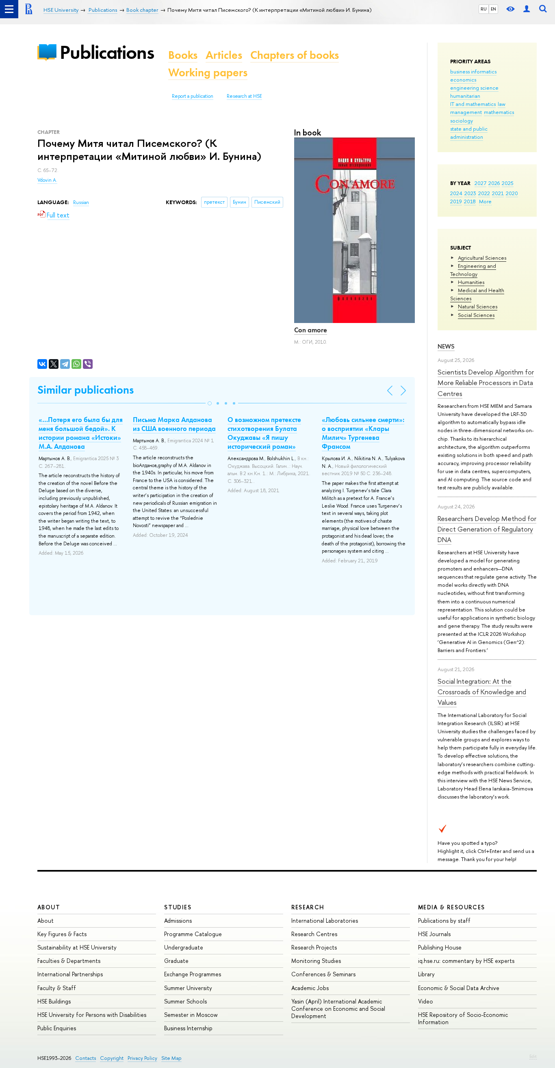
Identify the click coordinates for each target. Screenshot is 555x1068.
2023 (470, 193)
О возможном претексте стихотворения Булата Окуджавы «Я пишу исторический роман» (264, 433)
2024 (456, 193)
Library (426, 974)
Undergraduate (183, 947)
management (466, 112)
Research (308, 907)
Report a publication (192, 96)
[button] (210, 403)
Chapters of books (294, 55)
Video (425, 1001)
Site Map (171, 1058)
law (501, 104)
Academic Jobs (310, 988)
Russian (81, 202)
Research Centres (314, 934)
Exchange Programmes (192, 974)
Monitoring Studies (316, 961)
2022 (484, 193)
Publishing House (440, 947)
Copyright (112, 1058)
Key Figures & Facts (62, 934)
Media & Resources (451, 907)
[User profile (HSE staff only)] (526, 9)
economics (463, 79)
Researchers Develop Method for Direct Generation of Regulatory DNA (487, 529)
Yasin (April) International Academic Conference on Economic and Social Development (338, 1008)
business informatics (473, 71)
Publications (107, 52)
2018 (470, 201)
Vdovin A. (47, 180)
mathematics (499, 112)
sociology (461, 120)
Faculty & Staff (56, 988)
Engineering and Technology (473, 270)
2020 (512, 193)
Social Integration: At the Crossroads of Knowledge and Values (482, 691)
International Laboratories (324, 920)
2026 (494, 183)
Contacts (85, 1058)
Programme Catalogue (193, 934)
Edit (533, 1056)
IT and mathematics (473, 104)
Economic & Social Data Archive (458, 988)
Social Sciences (476, 315)
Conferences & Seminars (323, 974)
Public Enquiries (56, 1028)
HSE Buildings (54, 1001)
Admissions (178, 920)
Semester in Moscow (191, 1014)
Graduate (176, 961)
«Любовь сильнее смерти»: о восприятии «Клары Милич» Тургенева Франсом (363, 433)
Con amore (310, 329)
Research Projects (314, 947)
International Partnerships (70, 974)
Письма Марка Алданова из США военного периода (174, 424)
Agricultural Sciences (482, 257)
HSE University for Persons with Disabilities (91, 1014)
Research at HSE (244, 96)
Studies (177, 907)
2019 (456, 201)
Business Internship (188, 1028)
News (446, 346)
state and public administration (469, 132)
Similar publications (85, 390)
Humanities (471, 282)
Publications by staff (444, 920)
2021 (498, 193)
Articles (224, 55)
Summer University (188, 988)
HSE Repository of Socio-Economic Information (463, 1018)
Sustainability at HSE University (77, 947)
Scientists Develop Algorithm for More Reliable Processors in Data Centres (486, 382)
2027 (480, 183)
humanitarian (465, 95)
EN (493, 9)
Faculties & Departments (68, 961)
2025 (508, 183)
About (48, 907)
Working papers (207, 72)
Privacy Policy (142, 1058)
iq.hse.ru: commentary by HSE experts (466, 961)
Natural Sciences (477, 306)
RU (484, 9)
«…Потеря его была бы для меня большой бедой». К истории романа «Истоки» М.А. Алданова (81, 433)
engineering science (474, 87)
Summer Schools (185, 1001)
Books (182, 55)
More (485, 201)
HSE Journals (434, 934)
